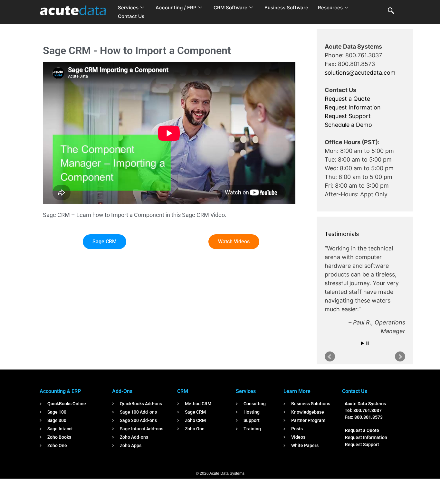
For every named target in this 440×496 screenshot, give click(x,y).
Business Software (286, 8)
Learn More (297, 391)
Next (400, 356)
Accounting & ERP (60, 391)
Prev (330, 356)
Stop (367, 343)
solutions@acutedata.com (360, 72)
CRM (182, 391)
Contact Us (131, 16)
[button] (391, 11)
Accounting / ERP (176, 8)
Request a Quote (347, 98)
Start (362, 343)
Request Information (353, 107)
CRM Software (230, 8)
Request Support (348, 116)
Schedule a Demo (348, 124)
